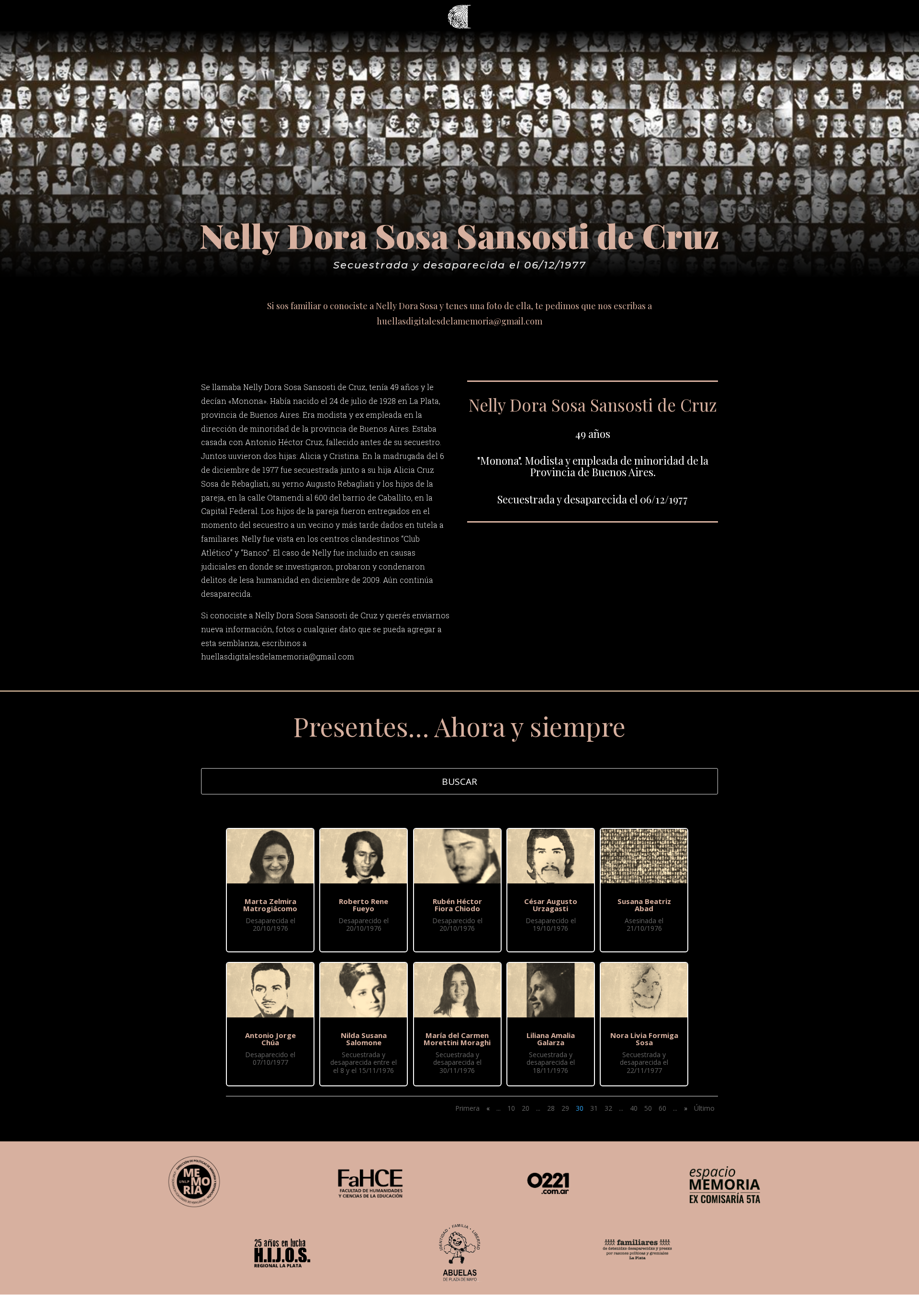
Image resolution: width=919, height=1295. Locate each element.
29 (565, 1108)
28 (551, 1108)
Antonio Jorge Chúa (270, 1038)
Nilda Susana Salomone (364, 1038)
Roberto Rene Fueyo (363, 904)
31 (594, 1108)
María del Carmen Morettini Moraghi (457, 1038)
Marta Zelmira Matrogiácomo (270, 904)
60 (662, 1108)
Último (704, 1108)
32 (608, 1108)
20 (525, 1108)
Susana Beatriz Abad (644, 904)
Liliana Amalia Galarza (551, 1038)
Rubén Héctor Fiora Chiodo (457, 904)
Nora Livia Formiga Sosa (644, 1038)
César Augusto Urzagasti (550, 904)
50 (648, 1108)
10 (511, 1108)
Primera (467, 1108)
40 (634, 1108)
